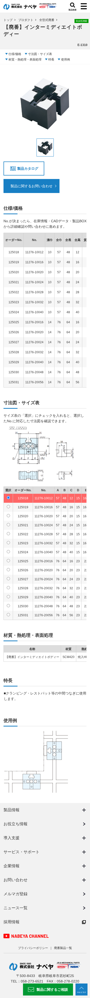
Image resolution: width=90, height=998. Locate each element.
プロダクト (25, 20)
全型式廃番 (46, 20)
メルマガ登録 (16, 894)
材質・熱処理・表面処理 (25, 59)
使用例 (65, 59)
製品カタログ (27, 168)
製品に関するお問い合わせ (31, 186)
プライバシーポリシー (33, 948)
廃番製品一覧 (63, 948)
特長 (51, 59)
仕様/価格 (14, 54)
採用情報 (12, 922)
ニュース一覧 (16, 908)
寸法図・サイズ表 (40, 54)
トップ (8, 20)
